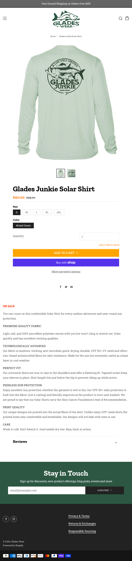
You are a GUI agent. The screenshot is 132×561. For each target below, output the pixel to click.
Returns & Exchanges (82, 523)
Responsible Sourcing (82, 531)
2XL (59, 212)
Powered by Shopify (13, 545)
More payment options (66, 271)
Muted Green (23, 225)
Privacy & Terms (79, 516)
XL (47, 212)
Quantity (18, 236)
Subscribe (103, 490)
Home (53, 36)
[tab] (60, 173)
